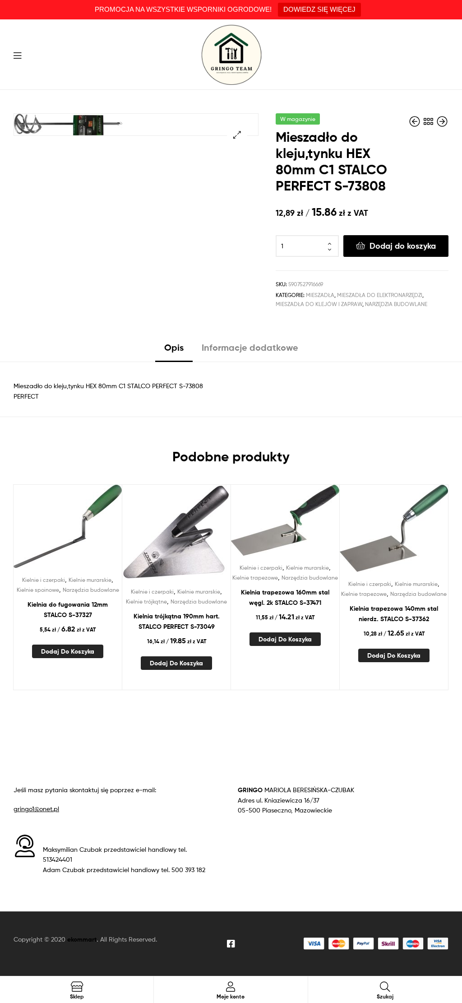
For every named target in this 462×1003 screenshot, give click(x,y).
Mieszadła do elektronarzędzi (379, 295)
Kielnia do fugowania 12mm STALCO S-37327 (68, 609)
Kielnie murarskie (90, 579)
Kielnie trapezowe (255, 577)
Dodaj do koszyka (403, 246)
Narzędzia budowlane (396, 304)
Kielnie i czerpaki (43, 579)
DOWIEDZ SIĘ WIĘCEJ (319, 9)
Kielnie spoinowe (38, 589)
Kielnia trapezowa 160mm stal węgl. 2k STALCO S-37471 (285, 597)
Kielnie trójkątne (146, 601)
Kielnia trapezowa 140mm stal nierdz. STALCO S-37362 (394, 613)
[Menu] (17, 54)
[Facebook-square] (231, 943)
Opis (174, 347)
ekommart (82, 939)
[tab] (174, 351)
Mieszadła (320, 295)
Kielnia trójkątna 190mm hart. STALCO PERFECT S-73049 (177, 621)
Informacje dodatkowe (250, 347)
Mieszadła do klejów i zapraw (319, 304)
